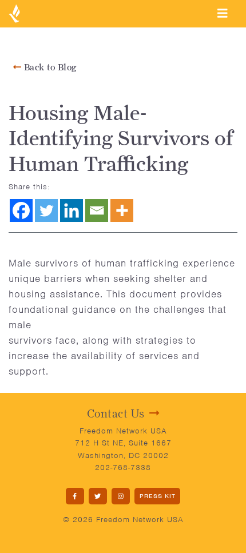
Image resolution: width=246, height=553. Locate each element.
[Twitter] (46, 210)
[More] (121, 210)
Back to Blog (49, 67)
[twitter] (98, 496)
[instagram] (121, 496)
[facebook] (75, 496)
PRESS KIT (158, 496)
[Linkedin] (71, 210)
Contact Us (116, 413)
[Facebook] (21, 210)
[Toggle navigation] (222, 13)
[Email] (96, 210)
